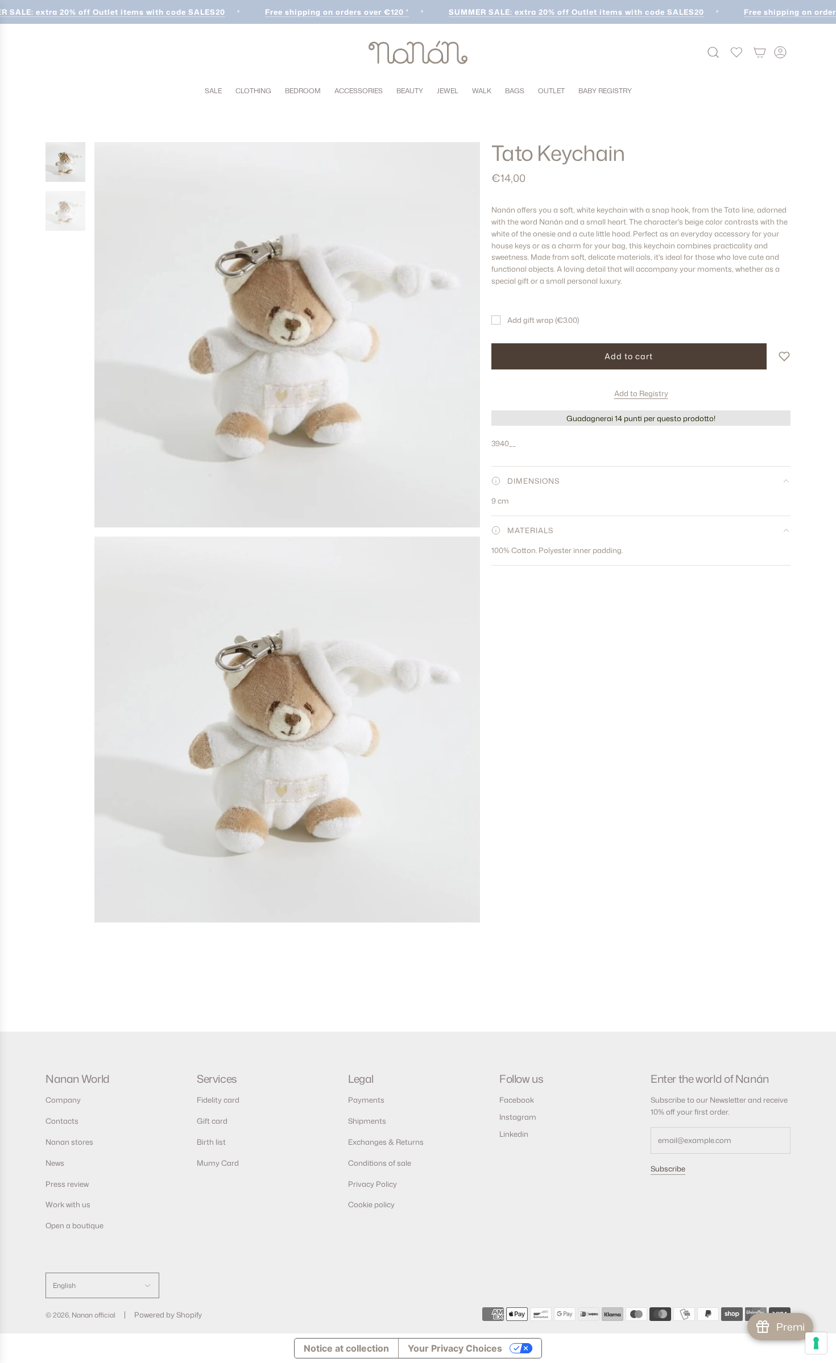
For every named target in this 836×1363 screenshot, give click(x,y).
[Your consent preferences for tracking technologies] (816, 1343)
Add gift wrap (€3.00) (543, 320)
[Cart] (760, 52)
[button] (784, 356)
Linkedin (513, 1134)
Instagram (517, 1117)
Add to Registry (641, 393)
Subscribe (668, 1168)
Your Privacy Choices (455, 1348)
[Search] (713, 52)
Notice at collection (346, 1348)
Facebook (516, 1100)
